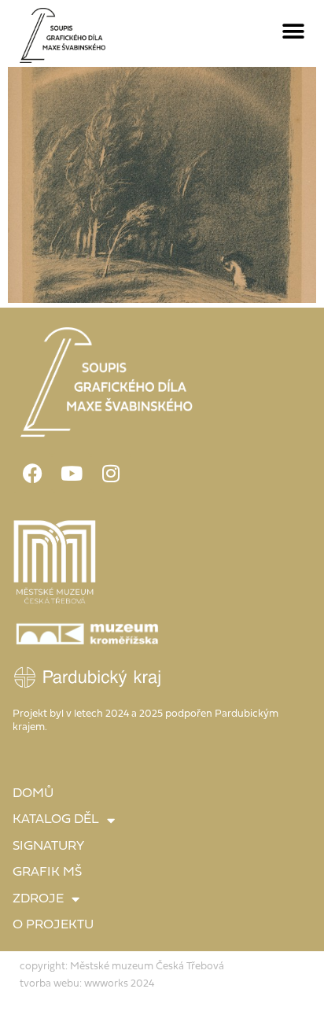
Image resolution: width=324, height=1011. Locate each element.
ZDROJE (38, 899)
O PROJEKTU (53, 925)
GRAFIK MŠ (47, 872)
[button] (293, 32)
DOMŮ (33, 794)
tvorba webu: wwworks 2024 (87, 984)
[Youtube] (71, 473)
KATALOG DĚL (56, 820)
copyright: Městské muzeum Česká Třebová (122, 966)
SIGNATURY (48, 846)
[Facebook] (32, 473)
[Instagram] (111, 473)
